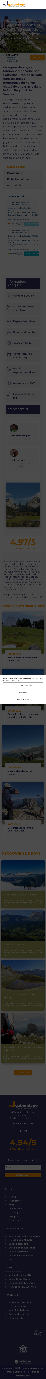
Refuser (23, 692)
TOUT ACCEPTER (23, 685)
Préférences (23, 699)
